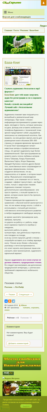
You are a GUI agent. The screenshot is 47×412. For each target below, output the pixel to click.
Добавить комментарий (18, 343)
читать (26, 307)
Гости (16, 30)
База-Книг (34, 30)
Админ (23, 305)
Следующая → (25, 294)
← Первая (10, 294)
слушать (35, 307)
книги (7, 310)
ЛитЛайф (19, 287)
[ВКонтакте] (6, 301)
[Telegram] (13, 301)
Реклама (24, 30)
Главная (8, 30)
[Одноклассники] (9, 301)
